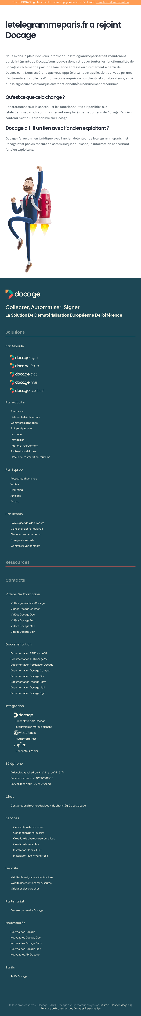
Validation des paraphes (25, 888)
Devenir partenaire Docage (27, 910)
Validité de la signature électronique (32, 877)
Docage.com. (15, 73)
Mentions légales (121, 1004)
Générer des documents (26, 534)
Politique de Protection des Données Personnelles (71, 1008)
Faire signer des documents (27, 522)
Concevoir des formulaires (27, 528)
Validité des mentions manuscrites (31, 882)
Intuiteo (104, 1004)
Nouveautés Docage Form (26, 943)
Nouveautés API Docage (25, 954)
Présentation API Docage (30, 720)
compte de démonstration (112, 2)
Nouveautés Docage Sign (25, 948)
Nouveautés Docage (22, 931)
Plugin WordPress (26, 738)
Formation (17, 434)
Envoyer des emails (22, 540)
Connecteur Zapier (26, 750)
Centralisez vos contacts (25, 545)
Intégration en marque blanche (33, 726)
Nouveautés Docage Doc (25, 937)
